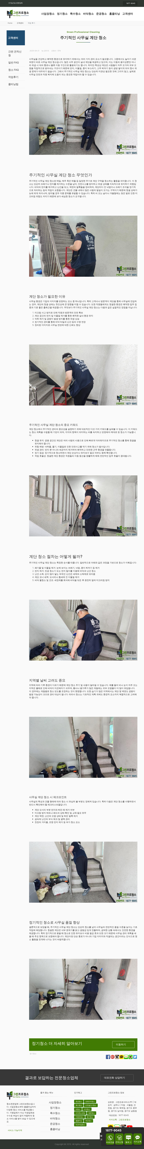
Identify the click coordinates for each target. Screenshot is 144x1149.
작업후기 (13, 77)
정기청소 (62, 13)
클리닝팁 (13, 84)
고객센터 (127, 13)
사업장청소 (48, 13)
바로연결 (110, 1142)
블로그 (128, 1142)
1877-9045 (130, 3)
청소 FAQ (13, 69)
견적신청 (119, 1142)
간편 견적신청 (15, 53)
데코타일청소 (80, 1125)
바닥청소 (88, 13)
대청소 (78, 1109)
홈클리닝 (114, 13)
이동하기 (121, 1044)
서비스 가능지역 (15, 1130)
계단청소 (88, 1121)
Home (10, 23)
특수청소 (75, 13)
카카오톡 (137, 1141)
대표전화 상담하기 (114, 1077)
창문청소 (91, 1113)
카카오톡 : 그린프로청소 (119, 1119)
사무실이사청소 (90, 1105)
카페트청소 (79, 1117)
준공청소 (101, 13)
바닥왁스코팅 (80, 1113)
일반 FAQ (13, 62)
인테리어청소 (90, 1101)
